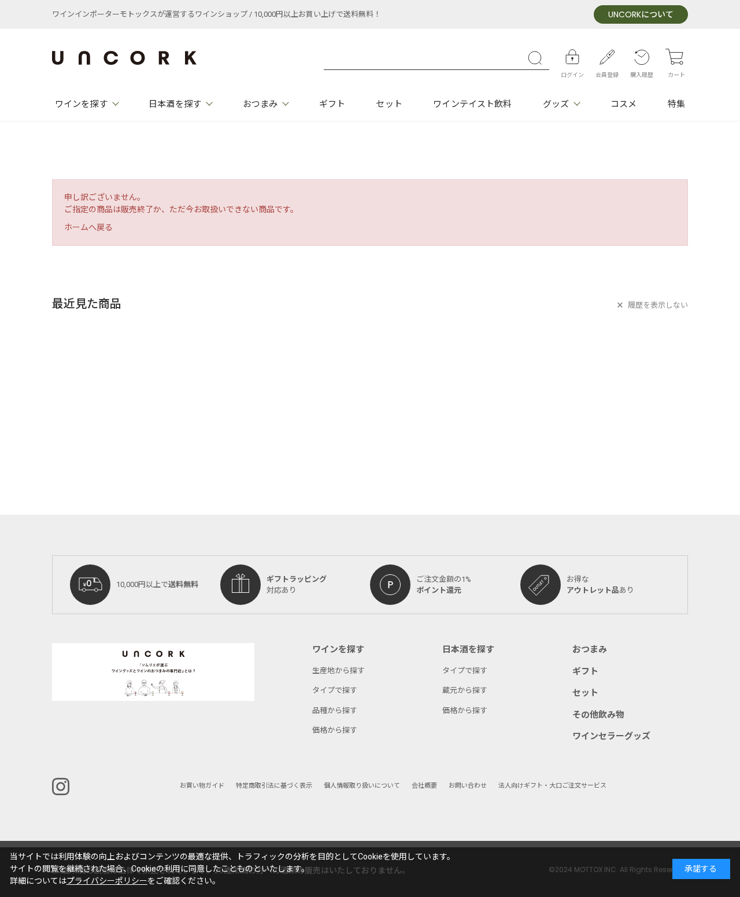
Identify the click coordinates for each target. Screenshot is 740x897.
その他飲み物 (598, 714)
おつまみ (260, 104)
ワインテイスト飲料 (472, 104)
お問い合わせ (468, 786)
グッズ (556, 104)
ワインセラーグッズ (611, 736)
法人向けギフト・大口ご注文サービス (552, 786)
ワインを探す (81, 104)
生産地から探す (338, 670)
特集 (676, 104)
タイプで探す (334, 690)
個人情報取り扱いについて (362, 786)
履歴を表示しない (658, 305)
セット (389, 104)
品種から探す (334, 710)
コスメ (623, 104)
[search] (537, 57)
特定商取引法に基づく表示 (274, 786)
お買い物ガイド (202, 786)
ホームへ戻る (88, 228)
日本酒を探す (175, 104)
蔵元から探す (464, 690)
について (641, 15)
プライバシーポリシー (106, 881)
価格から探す (334, 730)
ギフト (332, 104)
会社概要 (424, 786)
